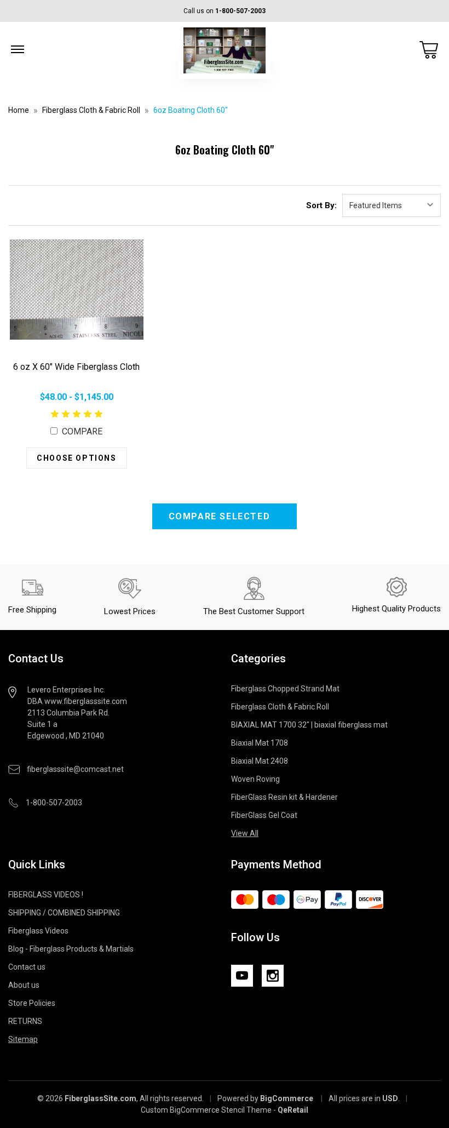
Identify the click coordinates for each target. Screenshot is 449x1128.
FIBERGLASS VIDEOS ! (45, 894)
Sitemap (23, 1039)
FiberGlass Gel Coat (264, 815)
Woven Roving (255, 779)
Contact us (26, 967)
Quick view (76, 289)
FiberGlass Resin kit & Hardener (284, 797)
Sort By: (321, 205)
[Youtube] (242, 976)
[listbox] (391, 205)
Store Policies (31, 1003)
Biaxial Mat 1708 (259, 742)
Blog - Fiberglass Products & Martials (71, 948)
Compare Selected (221, 516)
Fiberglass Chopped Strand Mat (285, 688)
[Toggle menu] (17, 49)
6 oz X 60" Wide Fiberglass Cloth (76, 367)
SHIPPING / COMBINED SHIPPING (64, 912)
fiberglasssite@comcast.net (75, 769)
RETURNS (25, 1021)
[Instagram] (273, 976)
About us (23, 985)
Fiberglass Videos (38, 930)
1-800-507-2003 (240, 11)
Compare (81, 431)
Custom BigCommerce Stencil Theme (206, 1110)
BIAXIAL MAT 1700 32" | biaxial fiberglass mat (309, 724)
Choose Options (76, 458)
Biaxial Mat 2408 (259, 761)
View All (244, 833)
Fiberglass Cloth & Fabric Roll (280, 706)
